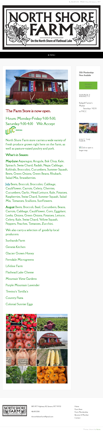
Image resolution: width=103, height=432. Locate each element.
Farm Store (78, 409)
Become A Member (82, 415)
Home (77, 406)
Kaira (98, 429)
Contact (77, 418)
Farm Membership (81, 412)
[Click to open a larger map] (88, 150)
